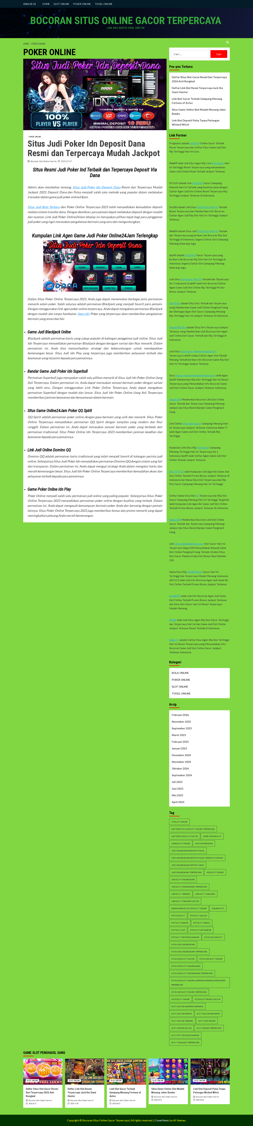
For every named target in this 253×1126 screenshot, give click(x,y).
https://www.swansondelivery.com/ (195, 375)
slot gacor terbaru (182, 1021)
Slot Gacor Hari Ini (207, 207)
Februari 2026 (180, 714)
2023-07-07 (66, 161)
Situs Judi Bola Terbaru (44, 207)
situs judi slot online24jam (185, 966)
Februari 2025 (180, 741)
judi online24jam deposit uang (187, 865)
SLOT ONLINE (61, 3)
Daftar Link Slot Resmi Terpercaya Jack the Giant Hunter (197, 90)
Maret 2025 (179, 735)
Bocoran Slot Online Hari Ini (44, 161)
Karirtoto (174, 303)
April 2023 (178, 802)
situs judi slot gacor (182, 959)
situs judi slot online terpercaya (189, 992)
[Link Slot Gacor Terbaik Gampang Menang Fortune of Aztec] (126, 1072)
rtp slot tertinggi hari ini (185, 937)
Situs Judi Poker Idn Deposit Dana (96, 187)
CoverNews (162, 1120)
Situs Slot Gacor (192, 423)
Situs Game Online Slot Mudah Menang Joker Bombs (199, 111)
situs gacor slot (213, 937)
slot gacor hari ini (181, 1013)
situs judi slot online (210, 959)
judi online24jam (204, 843)
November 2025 (181, 721)
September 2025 (182, 728)
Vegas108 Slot (177, 327)
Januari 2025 (179, 748)
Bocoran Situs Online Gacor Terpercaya (125, 20)
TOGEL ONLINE (103, 3)
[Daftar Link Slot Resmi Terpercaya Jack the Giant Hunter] (84, 1072)
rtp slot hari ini (179, 923)
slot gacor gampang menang (187, 1006)
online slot (218, 908)
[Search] (227, 42)
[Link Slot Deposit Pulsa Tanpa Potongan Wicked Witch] (210, 1072)
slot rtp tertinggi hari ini (185, 1035)
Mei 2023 (177, 795)
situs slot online (180, 999)
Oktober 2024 (180, 768)
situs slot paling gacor (207, 999)
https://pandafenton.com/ (189, 543)
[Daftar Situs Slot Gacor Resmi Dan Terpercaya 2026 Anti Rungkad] (42, 1072)
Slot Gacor (218, 163)
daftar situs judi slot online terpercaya (193, 829)
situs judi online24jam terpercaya (189, 951)
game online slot (212, 836)
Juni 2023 (177, 788)
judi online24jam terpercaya (186, 872)
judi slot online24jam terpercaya (189, 887)
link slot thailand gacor (185, 901)
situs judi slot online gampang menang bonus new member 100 (198, 982)
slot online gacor (181, 1028)
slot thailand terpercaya (185, 1042)
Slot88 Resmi (194, 571)
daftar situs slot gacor (184, 836)
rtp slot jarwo (201, 923)
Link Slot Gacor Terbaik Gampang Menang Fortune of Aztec (197, 100)
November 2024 (181, 761)
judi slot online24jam (183, 879)
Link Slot (194, 143)
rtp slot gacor (198, 915)
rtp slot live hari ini (200, 930)
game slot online (180, 843)
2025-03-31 (158, 1100)
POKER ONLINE (82, 3)
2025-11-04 (74, 1103)
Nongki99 (175, 595)
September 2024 (182, 775)
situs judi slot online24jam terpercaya (192, 973)
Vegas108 (175, 399)
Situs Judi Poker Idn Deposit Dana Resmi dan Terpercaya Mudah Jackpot (94, 148)
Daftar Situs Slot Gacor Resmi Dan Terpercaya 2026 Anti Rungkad (199, 79)
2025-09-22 (116, 1103)
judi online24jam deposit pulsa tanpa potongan (197, 858)
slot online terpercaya (209, 1028)
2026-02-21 (32, 1103)
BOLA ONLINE (180, 672)
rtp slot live (178, 930)
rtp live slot (178, 915)
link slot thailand (205, 894)
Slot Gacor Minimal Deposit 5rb (199, 351)
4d (197, 495)
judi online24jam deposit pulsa (187, 851)
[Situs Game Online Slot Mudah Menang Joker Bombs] (168, 1072)
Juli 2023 (177, 781)
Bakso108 (175, 519)
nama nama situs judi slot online (189, 908)
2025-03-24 (200, 1100)
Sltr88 (172, 619)
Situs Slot (197, 183)
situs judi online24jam (183, 944)
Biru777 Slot (176, 471)
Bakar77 (174, 639)
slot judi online (206, 1021)
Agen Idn (83, 314)
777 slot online (179, 822)
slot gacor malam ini (208, 1013)
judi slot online (215, 872)
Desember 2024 (181, 755)
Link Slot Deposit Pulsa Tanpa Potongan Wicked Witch (195, 122)
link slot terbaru (180, 894)
